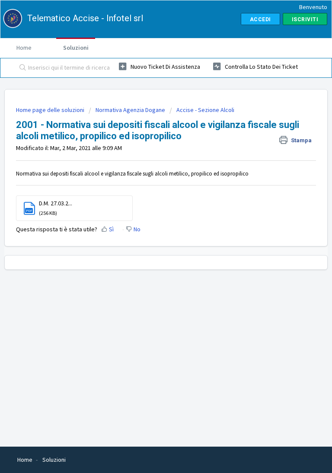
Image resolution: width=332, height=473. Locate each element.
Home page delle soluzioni (51, 110)
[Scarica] (150, 231)
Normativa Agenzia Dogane (130, 110)
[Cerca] (21, 68)
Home (24, 47)
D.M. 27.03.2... (55, 203)
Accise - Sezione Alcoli (205, 110)
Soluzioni (76, 47)
